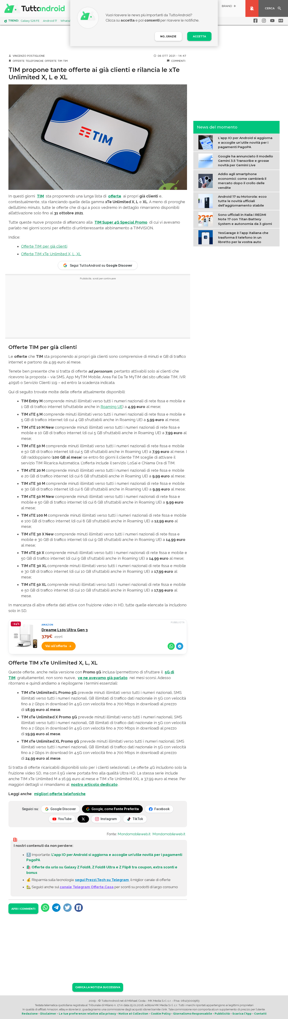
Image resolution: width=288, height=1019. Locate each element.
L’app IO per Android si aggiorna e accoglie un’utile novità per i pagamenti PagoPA (245, 142)
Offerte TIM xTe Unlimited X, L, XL (51, 254)
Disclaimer (48, 1013)
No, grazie (168, 36)
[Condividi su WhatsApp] (171, 646)
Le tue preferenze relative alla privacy (87, 1013)
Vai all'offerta (56, 646)
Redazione (30, 1013)
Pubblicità (222, 1013)
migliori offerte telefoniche (60, 794)
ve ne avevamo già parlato (103, 678)
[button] (229, 6)
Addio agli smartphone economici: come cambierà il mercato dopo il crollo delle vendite (242, 180)
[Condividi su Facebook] (78, 907)
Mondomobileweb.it (134, 834)
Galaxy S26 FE (30, 20)
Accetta (199, 36)
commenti (178, 60)
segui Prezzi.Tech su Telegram (102, 880)
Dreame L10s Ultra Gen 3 (65, 630)
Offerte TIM (53, 60)
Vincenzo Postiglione (29, 55)
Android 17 (50, 20)
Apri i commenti (23, 908)
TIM (65, 60)
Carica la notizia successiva (97, 987)
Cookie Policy (161, 1013)
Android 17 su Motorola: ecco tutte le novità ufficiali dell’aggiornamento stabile (242, 200)
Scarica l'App (242, 1013)
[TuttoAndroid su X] (83, 819)
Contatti (260, 1013)
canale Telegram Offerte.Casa (87, 887)
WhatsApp (68, 20)
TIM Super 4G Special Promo (120, 222)
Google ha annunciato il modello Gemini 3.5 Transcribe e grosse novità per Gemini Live (245, 160)
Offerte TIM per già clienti (44, 246)
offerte (114, 196)
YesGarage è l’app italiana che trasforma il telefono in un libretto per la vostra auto (243, 237)
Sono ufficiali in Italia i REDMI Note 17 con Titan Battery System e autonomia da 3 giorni (245, 219)
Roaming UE (111, 406)
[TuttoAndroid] (35, 8)
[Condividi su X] (67, 907)
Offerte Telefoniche (28, 60)
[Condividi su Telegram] (179, 646)
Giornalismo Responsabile (192, 1013)
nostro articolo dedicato (94, 784)
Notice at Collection (133, 1013)
